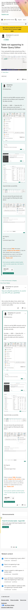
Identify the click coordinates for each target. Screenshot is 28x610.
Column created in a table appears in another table (14, 571)
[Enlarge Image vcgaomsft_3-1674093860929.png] (14, 174)
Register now (5, 14)
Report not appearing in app (11, 564)
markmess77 (14, 560)
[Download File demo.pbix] (12, 269)
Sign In (24, 19)
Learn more (5, 527)
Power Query (5, 23)
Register (20, 19)
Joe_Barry (14, 589)
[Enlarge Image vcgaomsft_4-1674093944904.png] (14, 191)
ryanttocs (14, 566)
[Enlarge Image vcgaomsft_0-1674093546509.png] (14, 126)
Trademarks (4, 603)
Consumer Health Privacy (7, 607)
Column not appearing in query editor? (14, 558)
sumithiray (14, 581)
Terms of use (23, 600)
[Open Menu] (26, 24)
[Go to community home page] (9, 19)
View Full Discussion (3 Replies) (9, 280)
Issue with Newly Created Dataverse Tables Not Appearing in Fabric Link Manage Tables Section (14, 578)
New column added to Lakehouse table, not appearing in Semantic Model (14, 586)
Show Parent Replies (5, 283)
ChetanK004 (15, 574)
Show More (5, 72)
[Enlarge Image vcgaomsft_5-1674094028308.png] (14, 209)
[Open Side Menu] (2, 19)
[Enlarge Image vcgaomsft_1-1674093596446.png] (14, 147)
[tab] (13, 547)
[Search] (16, 20)
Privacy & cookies (14, 600)
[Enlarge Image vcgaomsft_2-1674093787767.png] (14, 157)
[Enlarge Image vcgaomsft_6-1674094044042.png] (14, 225)
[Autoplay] (11, 547)
